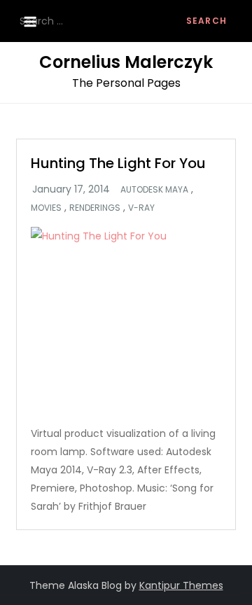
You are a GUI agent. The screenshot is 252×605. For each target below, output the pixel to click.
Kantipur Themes (181, 585)
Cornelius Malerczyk (126, 62)
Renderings (94, 208)
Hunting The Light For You (118, 163)
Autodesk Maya (154, 189)
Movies (46, 208)
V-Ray (141, 208)
